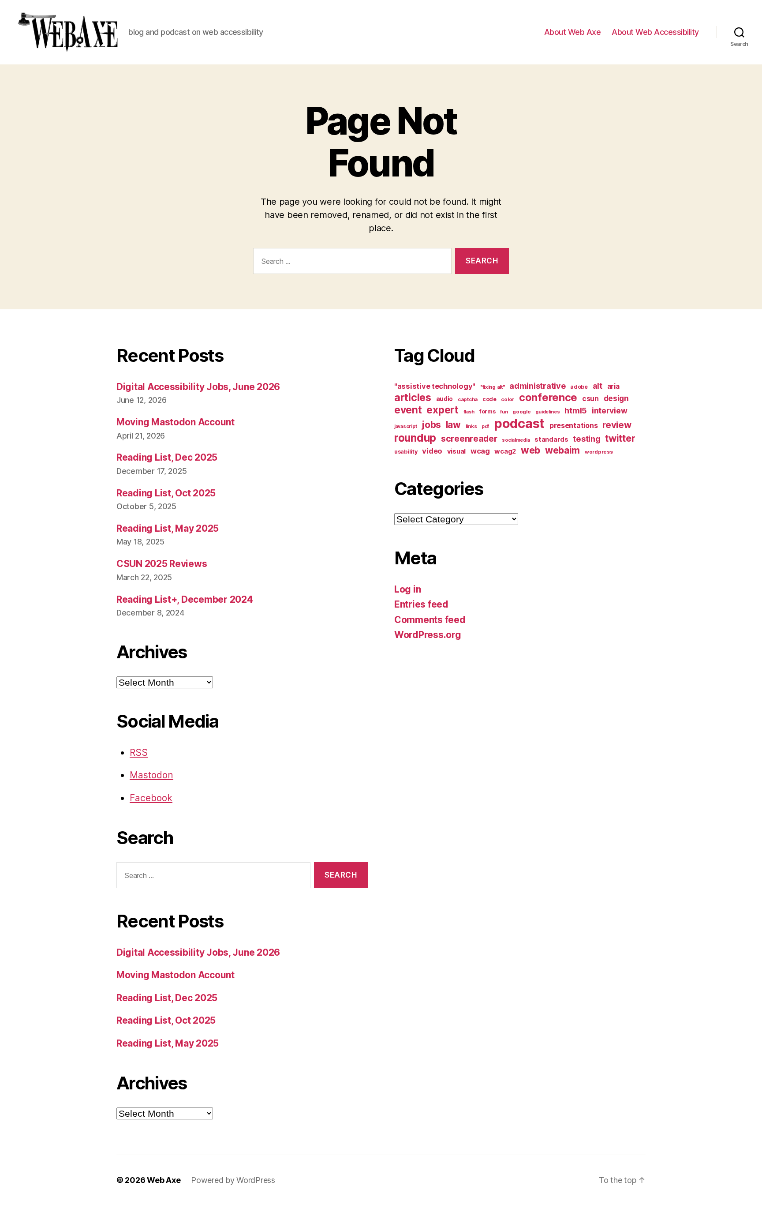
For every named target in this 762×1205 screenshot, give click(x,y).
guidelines (547, 412)
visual (456, 451)
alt (597, 385)
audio (444, 398)
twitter (620, 438)
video (432, 451)
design (616, 398)
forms (487, 411)
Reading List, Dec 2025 (166, 457)
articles (412, 397)
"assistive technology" (434, 386)
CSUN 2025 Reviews (161, 563)
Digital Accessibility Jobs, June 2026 (198, 386)
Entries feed (421, 604)
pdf (485, 426)
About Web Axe (572, 32)
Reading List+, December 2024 (184, 599)
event (408, 410)
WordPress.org (427, 634)
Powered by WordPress (233, 1180)
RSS (139, 752)
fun (504, 412)
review (616, 424)
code (489, 399)
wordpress (599, 452)
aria (613, 386)
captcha (468, 399)
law (453, 424)
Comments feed (430, 619)
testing (586, 438)
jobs (431, 424)
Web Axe (163, 1180)
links (471, 426)
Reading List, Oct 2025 (166, 493)
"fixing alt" (492, 387)
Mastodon (151, 775)
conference (548, 397)
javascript (405, 426)
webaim (562, 450)
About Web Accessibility (655, 32)
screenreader (469, 438)
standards (551, 439)
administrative (537, 385)
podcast (519, 423)
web (530, 450)
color (507, 399)
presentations (573, 425)
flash (469, 412)
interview (610, 410)
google (521, 412)
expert (442, 410)
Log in (407, 589)
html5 (575, 410)
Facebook (151, 797)
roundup (415, 437)
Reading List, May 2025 (167, 528)
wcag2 (505, 451)
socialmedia (516, 440)
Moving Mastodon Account (175, 422)
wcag (480, 451)
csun (590, 398)
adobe (579, 386)
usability (406, 451)
